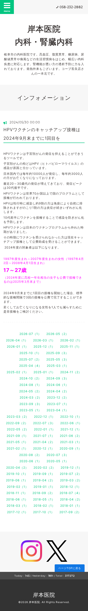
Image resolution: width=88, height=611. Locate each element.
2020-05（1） (58, 461)
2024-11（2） (71, 372)
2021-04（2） (44, 442)
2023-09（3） (30, 404)
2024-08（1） (30, 385)
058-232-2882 (71, 7)
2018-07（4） (71, 493)
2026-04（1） (17, 340)
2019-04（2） (44, 480)
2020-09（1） (71, 448)
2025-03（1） (58, 365)
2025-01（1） (44, 372)
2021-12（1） (70, 429)
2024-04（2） (58, 391)
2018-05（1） (44, 499)
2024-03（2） (31, 397)
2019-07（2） (71, 474)
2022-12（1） (44, 416)
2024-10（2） (30, 378)
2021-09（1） (17, 436)
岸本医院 (44, 595)
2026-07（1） (30, 334)
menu (7, 11)
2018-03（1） (17, 505)
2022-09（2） (17, 423)
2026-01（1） (17, 346)
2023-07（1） (58, 404)
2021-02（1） (17, 448)
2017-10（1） (43, 512)
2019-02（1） (17, 486)
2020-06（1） (30, 461)
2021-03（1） (71, 442)
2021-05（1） (17, 442)
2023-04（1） (58, 410)
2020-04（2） (17, 467)
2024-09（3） (57, 378)
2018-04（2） (71, 499)
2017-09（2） (70, 512)
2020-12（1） (43, 448)
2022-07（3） (44, 423)
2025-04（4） (30, 365)
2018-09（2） (43, 493)
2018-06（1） (17, 499)
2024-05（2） (30, 391)
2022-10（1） (71, 416)
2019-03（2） (71, 480)
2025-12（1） (44, 346)
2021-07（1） (44, 436)
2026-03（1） (44, 340)
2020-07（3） (58, 455)
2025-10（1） (30, 353)
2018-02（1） (44, 505)
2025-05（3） (57, 359)
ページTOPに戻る (69, 568)
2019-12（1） (71, 467)
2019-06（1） (17, 480)
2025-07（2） (30, 359)
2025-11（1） (70, 346)
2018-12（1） (70, 486)
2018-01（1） (71, 505)
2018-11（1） (16, 493)
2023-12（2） (58, 397)
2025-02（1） (17, 372)
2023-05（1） (30, 410)
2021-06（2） (71, 436)
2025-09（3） (57, 353)
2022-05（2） (18, 429)
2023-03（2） (18, 416)
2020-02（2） (45, 467)
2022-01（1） (44, 429)
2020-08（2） (30, 455)
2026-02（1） (71, 340)
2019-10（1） (17, 474)
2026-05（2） (57, 334)
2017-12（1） (17, 512)
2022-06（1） (71, 423)
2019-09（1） (44, 474)
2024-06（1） (58, 385)
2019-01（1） (44, 486)
